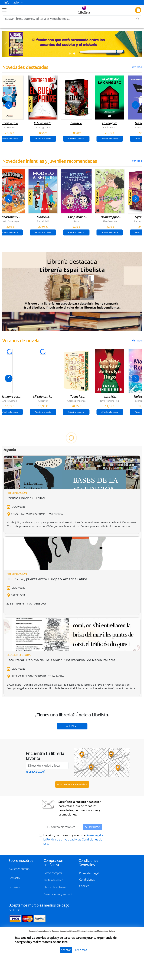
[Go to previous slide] (8, 105)
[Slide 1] (70, 53)
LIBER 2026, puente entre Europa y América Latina (46, 579)
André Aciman (9, 400)
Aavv (76, 221)
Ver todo (137, 67)
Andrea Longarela (76, 400)
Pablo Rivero (109, 127)
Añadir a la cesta (43, 138)
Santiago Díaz (43, 127)
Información (12, 2)
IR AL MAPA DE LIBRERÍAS (72, 784)
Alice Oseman (110, 221)
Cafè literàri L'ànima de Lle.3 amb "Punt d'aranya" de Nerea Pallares (61, 660)
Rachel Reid (43, 221)
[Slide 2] (74, 53)
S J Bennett (9, 127)
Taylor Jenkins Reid (109, 400)
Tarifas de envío (53, 880)
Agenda (10, 449)
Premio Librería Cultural (25, 498)
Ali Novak (43, 400)
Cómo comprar (53, 873)
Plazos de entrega (55, 887)
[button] (5, 44)
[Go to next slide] (135, 105)
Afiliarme (72, 726)
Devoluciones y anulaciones (59, 894)
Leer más (81, 950)
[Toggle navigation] (4, 10)
